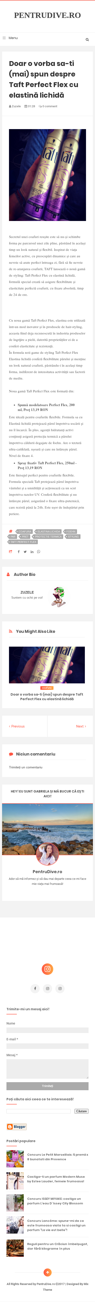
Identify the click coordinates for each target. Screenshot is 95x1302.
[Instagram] (34, 891)
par (13, 536)
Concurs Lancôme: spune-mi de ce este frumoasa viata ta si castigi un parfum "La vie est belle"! (56, 1225)
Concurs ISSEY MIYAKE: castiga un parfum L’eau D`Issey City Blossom (55, 1201)
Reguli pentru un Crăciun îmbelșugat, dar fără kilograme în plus (57, 1246)
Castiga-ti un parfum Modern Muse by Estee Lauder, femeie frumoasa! (56, 1179)
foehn (70, 531)
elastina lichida (49, 531)
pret (25, 536)
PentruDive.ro (47, 15)
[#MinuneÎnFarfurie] (41, 891)
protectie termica (48, 536)
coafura (25, 531)
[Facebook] (61, 891)
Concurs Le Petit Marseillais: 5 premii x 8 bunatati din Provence (57, 1156)
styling (73, 536)
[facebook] (35, 988)
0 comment (49, 106)
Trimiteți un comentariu (25, 767)
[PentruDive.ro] (54, 891)
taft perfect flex (23, 542)
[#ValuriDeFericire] (47, 891)
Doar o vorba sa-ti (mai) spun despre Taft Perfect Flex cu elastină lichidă (47, 696)
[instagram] (47, 988)
